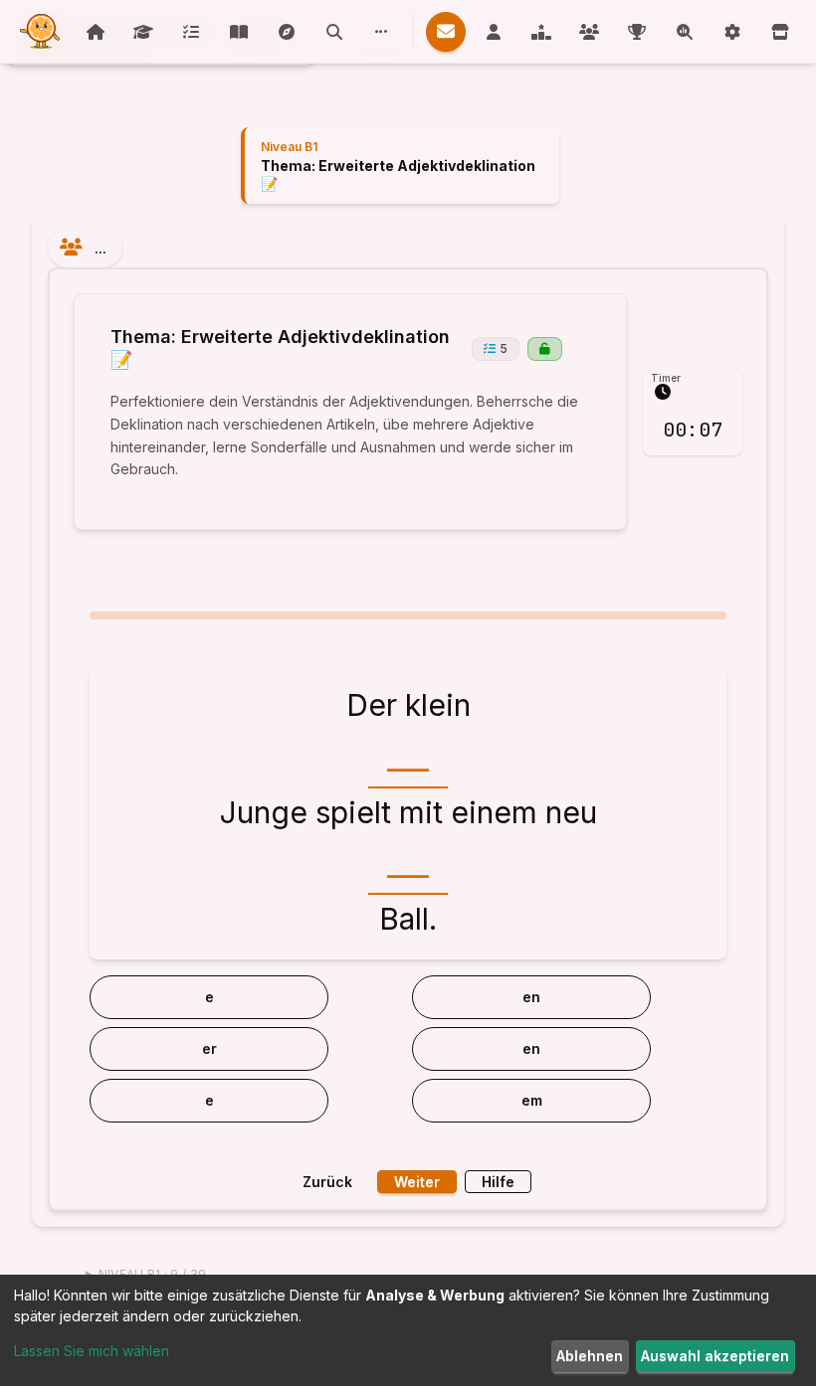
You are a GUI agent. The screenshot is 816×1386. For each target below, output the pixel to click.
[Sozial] (381, 32)
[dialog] (408, 1330)
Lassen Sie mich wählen (91, 1350)
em (531, 1100)
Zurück (327, 1181)
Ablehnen (589, 1355)
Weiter (417, 1181)
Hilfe (498, 1181)
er (209, 1048)
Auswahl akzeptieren (715, 1355)
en (531, 996)
